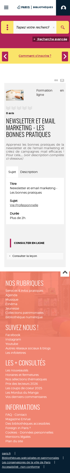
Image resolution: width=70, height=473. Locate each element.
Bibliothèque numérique (24, 317)
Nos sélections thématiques (26, 379)
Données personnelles (36, 432)
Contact (21, 415)
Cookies (11, 432)
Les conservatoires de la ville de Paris (26, 462)
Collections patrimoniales (24, 313)
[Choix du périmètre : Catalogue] (7, 27)
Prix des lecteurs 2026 (21, 384)
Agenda (11, 295)
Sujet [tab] (12, 172)
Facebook (12, 335)
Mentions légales (18, 437)
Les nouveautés (16, 370)
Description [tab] (29, 172)
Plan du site (14, 441)
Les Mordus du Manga (21, 392)
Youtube (11, 344)
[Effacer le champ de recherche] (54, 27)
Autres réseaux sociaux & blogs (28, 348)
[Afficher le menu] (6, 7)
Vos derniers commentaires (26, 397)
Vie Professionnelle (24, 205)
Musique (11, 299)
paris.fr (6, 453)
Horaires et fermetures (22, 375)
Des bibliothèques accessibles (27, 423)
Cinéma (11, 304)
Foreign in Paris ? (18, 428)
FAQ (8, 415)
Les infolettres (15, 353)
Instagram (13, 339)
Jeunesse (12, 308)
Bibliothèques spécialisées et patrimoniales (30, 457)
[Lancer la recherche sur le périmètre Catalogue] (62, 27)
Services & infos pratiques (24, 291)
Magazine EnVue (18, 419)
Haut (64, 272)
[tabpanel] (35, 201)
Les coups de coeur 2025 (23, 388)
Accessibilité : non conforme (21, 466)
